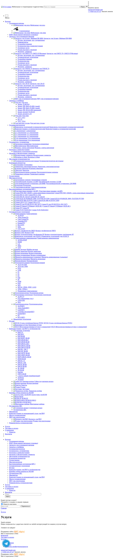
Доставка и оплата (11, 428)
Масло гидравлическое (17, 479)
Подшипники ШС (15, 473)
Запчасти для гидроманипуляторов (21, 445)
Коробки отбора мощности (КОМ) (21, 471)
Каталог (8, 21)
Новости (12, 432)
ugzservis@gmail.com (95, 9)
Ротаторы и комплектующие (19, 452)
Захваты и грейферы (16, 447)
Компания (4, 535)
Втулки (11, 468)
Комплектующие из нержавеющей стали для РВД (27, 477)
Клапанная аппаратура (17, 458)
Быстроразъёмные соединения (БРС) (22, 464)
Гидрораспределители (17, 449)
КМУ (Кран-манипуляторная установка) (23, 443)
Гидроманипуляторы (16, 441)
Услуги (7, 426)
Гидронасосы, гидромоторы (19, 451)
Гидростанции (14, 460)
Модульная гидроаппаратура (19, 456)
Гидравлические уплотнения (19, 466)
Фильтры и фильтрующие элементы (22, 454)
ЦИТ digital (19, 531)
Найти (8, 496)
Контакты (8, 434)
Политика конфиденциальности (16, 546)
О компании (9, 430)
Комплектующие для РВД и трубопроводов (24, 469)
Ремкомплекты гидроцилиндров (20, 483)
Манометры (13, 475)
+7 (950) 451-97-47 (94, 11)
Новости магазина (9, 504)
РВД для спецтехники (17, 481)
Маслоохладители (15, 462)
